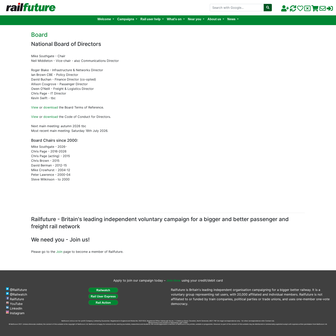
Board (39, 34)
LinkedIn (16, 308)
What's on (174, 19)
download (50, 107)
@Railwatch (18, 294)
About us (214, 19)
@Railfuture (18, 290)
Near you (194, 19)
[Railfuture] (29, 7)
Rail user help (150, 19)
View (34, 107)
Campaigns (125, 19)
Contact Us (269, 321)
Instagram (17, 313)
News (231, 19)
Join (59, 252)
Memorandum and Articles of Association (163, 323)
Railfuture (17, 299)
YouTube (16, 304)
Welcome (104, 19)
